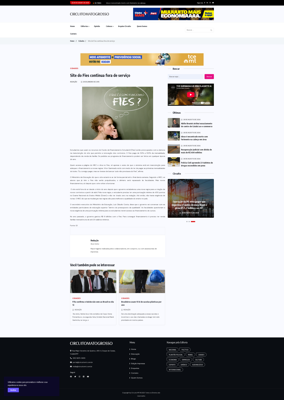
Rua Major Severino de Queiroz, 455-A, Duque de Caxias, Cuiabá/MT (92, 352)
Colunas (109, 26)
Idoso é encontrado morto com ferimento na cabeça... (126, 3)
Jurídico (184, 365)
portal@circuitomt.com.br (82, 362)
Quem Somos (142, 26)
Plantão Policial (176, 355)
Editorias (84, 26)
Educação (135, 354)
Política (185, 350)
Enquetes (135, 368)
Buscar (209, 77)
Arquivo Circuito (124, 26)
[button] (186, 221)
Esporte (172, 365)
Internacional (175, 370)
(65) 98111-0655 (78, 358)
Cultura (198, 360)
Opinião (97, 26)
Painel (190, 355)
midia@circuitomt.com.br (82, 366)
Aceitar (13, 390)
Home (72, 26)
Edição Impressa (138, 363)
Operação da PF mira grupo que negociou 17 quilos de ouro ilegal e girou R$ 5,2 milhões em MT (189, 205)
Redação (78, 310)
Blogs (133, 359)
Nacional (172, 350)
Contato (73, 34)
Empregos (186, 360)
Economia (173, 360)
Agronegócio (197, 365)
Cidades (81, 41)
